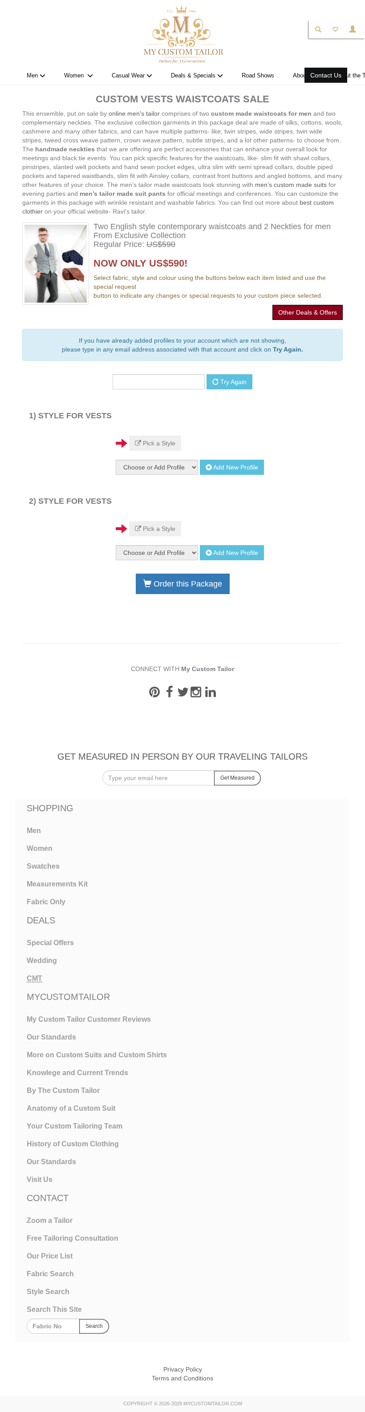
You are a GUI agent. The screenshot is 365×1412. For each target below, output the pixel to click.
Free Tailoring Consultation (72, 1238)
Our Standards (51, 1037)
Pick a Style (158, 443)
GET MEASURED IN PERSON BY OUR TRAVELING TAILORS (182, 756)
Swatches (43, 866)
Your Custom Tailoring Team (74, 1126)
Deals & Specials (194, 76)
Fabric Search (50, 1274)
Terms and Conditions (182, 1378)
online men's (126, 113)
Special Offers (50, 943)
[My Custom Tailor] (182, 34)
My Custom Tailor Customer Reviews (89, 1019)
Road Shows (258, 76)
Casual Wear (129, 76)
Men (33, 76)
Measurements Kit (57, 884)
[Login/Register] (352, 28)
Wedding (42, 960)
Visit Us (40, 1179)
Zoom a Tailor (50, 1220)
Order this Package (186, 583)
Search (94, 1326)
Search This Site (54, 1309)
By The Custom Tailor (63, 1090)
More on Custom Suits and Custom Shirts (97, 1055)
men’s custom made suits (291, 184)
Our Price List (50, 1256)
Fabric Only (46, 902)
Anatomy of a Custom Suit (71, 1108)
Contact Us (325, 75)
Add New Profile (235, 467)
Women (75, 76)
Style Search (48, 1291)
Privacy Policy (182, 1369)
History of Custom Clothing (73, 1144)
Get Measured (237, 778)
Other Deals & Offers (307, 312)
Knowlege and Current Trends (77, 1072)
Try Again (233, 381)
